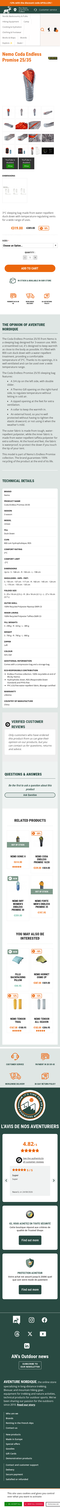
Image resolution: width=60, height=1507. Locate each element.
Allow (10, 166)
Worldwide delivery (30, 302)
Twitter (30, 1334)
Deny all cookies (35, 1504)
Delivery (10, 1469)
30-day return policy (47, 302)
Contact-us (11, 1427)
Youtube (43, 1334)
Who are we (12, 1413)
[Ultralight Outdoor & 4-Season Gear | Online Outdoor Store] (7, 10)
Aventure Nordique (20, 1382)
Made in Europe (14, 1439)
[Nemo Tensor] (18, 1013)
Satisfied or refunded (17, 1479)
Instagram (31, 1320)
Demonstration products (19, 1458)
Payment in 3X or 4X (45, 1064)
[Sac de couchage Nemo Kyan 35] (42, 896)
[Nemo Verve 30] (18, 850)
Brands (9, 1418)
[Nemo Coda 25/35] (8, 112)
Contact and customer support (22, 1464)
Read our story (26, 1404)
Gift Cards (11, 1453)
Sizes (5, 240)
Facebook (44, 1320)
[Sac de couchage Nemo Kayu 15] (42, 852)
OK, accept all (14, 1504)
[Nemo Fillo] (18, 969)
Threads (17, 1334)
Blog (17, 1320)
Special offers (13, 1443)
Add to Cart (29, 268)
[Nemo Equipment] (53, 58)
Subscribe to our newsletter (30, 1365)
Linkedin (27, 1346)
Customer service (15, 1064)
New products (13, 1434)
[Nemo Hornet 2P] (42, 968)
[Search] (42, 29)
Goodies (10, 1448)
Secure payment (14, 1474)
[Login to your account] (49, 29)
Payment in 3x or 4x (13, 302)
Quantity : (30, 252)
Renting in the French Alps (20, 1423)
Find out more (30, 1240)
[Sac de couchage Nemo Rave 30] (18, 898)
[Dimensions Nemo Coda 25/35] (14, 190)
